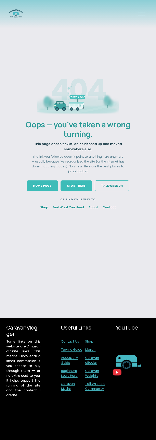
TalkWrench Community (95, 386)
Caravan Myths (68, 386)
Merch (90, 349)
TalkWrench (112, 186)
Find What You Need (68, 207)
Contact (109, 207)
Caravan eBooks (92, 360)
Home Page (42, 186)
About (93, 207)
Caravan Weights (92, 373)
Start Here (76, 186)
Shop (44, 207)
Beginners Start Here (69, 373)
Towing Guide (71, 349)
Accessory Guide (69, 360)
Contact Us (70, 341)
